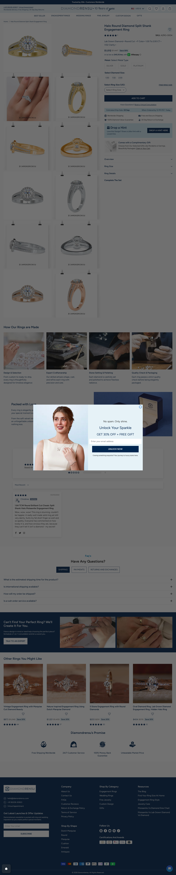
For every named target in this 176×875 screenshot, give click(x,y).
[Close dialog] (140, 407)
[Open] (6, 868)
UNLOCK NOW (115, 449)
